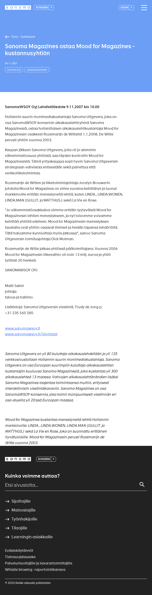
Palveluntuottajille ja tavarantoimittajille (38, 563)
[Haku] (142, 484)
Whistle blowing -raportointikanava (35, 569)
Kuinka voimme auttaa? (32, 476)
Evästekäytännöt (19, 550)
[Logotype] (18, 459)
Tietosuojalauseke (20, 557)
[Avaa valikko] (143, 8)
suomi (125, 7)
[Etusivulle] (18, 7)
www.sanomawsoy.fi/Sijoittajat (31, 334)
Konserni (42, 7)
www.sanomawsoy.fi (22, 328)
